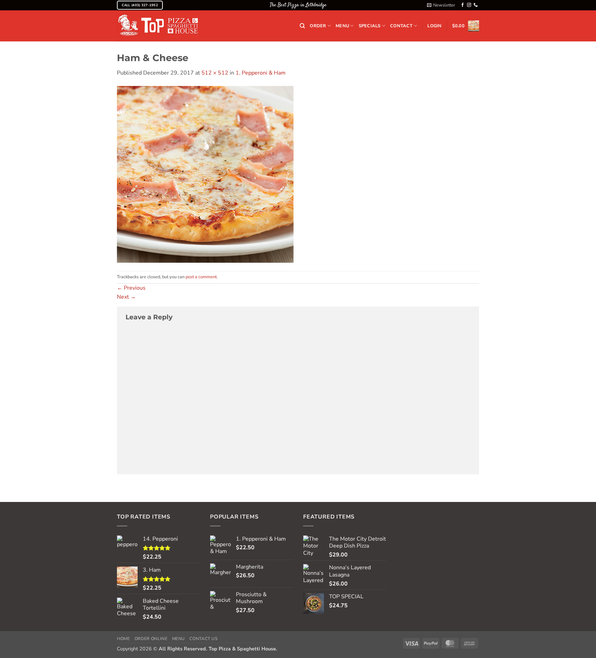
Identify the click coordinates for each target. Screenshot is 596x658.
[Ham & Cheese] (205, 173)
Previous (131, 288)
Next (126, 297)
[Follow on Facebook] (462, 5)
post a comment (201, 277)
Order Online (151, 638)
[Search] (302, 25)
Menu (342, 26)
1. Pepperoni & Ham (261, 73)
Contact (401, 26)
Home (123, 638)
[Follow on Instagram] (469, 5)
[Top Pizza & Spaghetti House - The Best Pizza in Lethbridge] (158, 26)
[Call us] (476, 5)
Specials (370, 26)
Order (318, 26)
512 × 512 (214, 73)
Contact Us (203, 638)
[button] (441, 5)
